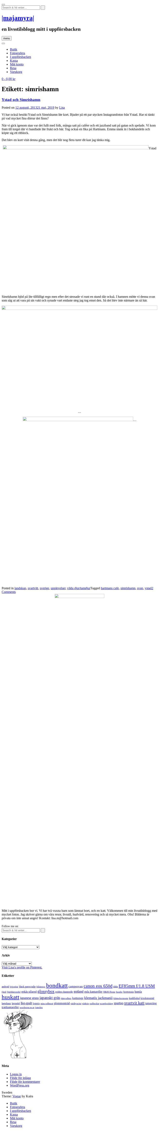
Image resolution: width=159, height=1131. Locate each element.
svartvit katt (134, 1003)
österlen (39, 1007)
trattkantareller (10, 1007)
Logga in (16, 1074)
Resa (13, 68)
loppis (36, 1003)
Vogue (16, 1096)
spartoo (118, 1003)
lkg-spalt (26, 1003)
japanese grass (29, 998)
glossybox (45, 991)
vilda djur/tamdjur (78, 588)
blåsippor (40, 986)
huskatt (10, 997)
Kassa (14, 60)
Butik (13, 49)
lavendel (16, 1003)
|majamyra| (18, 18)
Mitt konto (17, 64)
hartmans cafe (110, 588)
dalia (115, 986)
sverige (44, 588)
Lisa (62, 107)
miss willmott (47, 1003)
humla (138, 991)
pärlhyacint (76, 1003)
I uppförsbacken (20, 57)
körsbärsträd (147, 998)
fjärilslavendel (13, 992)
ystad (148, 588)
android (5, 986)
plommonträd (62, 1003)
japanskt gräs (50, 998)
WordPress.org (19, 1085)
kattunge (77, 998)
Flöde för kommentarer (25, 1081)
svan (140, 588)
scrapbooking (106, 1003)
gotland (78, 991)
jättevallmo (66, 998)
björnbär (14, 987)
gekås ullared (29, 991)
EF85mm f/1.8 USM (137, 985)
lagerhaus (6, 1003)
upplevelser (58, 588)
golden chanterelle (64, 991)
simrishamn (127, 588)
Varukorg (16, 72)
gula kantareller (93, 991)
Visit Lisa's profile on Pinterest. (22, 967)
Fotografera (17, 53)
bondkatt (57, 985)
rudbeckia (94, 1003)
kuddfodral (134, 998)
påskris (85, 1003)
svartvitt (33, 588)
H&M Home (109, 992)
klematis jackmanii (98, 998)
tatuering (151, 1003)
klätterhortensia (120, 998)
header (119, 992)
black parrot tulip (27, 986)
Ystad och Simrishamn (21, 99)
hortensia (128, 991)
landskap (20, 588)
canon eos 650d (98, 985)
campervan (76, 986)
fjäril (4, 992)
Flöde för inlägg (20, 1078)
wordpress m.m (27, 1007)
